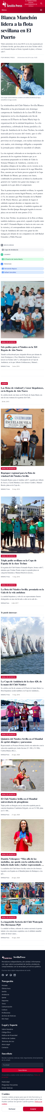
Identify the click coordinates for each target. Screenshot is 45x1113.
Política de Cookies (8, 1038)
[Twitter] (7, 975)
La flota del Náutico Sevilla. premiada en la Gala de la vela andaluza (22, 591)
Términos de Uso (8, 1041)
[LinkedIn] (15, 975)
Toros (4, 1004)
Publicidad (6, 1082)
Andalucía (5, 994)
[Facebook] (3, 975)
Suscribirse (22, 1070)
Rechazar (12, 1109)
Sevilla (4, 991)
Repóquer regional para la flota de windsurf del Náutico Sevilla (18, 474)
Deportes (5, 1001)
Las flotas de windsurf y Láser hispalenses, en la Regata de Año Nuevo (22, 389)
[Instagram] (11, 975)
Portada (4, 985)
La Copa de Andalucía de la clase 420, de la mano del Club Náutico (21, 683)
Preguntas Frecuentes (10, 1085)
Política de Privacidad (9, 1035)
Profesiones (6, 1013)
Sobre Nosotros (7, 1029)
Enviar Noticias (7, 1088)
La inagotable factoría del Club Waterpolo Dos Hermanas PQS (22, 923)
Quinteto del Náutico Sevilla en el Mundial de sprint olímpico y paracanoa (22, 740)
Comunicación (7, 1007)
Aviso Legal (6, 1044)
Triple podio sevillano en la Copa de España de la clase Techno (18, 562)
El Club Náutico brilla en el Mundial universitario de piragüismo (19, 800)
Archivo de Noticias (9, 1016)
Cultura (4, 1010)
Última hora (6, 988)
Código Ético (6, 1032)
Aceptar (33, 1109)
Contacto (5, 1047)
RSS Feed (5, 1019)
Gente (4, 998)
